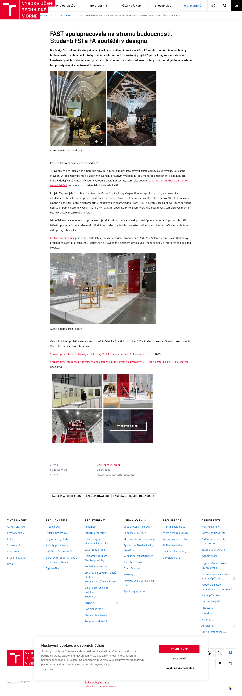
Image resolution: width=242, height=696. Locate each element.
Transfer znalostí (133, 562)
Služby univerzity (172, 545)
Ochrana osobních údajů (215, 574)
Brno (10, 563)
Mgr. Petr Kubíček (109, 465)
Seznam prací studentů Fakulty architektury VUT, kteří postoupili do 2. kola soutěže (99, 354)
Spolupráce (163, 5)
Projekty (128, 574)
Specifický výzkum (134, 591)
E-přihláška (52, 568)
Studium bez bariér (96, 615)
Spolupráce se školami (175, 539)
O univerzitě (192, 5)
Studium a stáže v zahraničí (101, 581)
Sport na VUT (15, 551)
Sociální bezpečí (94, 609)
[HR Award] (230, 688)
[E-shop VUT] (230, 663)
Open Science (132, 568)
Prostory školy (15, 533)
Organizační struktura (214, 563)
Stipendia (90, 596)
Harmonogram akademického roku (96, 541)
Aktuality (66, 15)
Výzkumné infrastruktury (138, 556)
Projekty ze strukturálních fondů (139, 583)
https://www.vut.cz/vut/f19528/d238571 (116, 474)
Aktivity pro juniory (57, 545)
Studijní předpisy (94, 560)
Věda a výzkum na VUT (137, 526)
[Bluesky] (230, 652)
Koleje (10, 539)
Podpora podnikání (96, 621)
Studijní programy (56, 533)
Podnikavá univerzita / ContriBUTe (214, 541)
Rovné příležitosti (211, 595)
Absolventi (212, 626)
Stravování (13, 545)
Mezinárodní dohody (174, 551)
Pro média (207, 619)
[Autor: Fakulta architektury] (103, 288)
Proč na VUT (53, 526)
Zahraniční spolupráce (175, 533)
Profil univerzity (210, 526)
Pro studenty (98, 5)
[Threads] (209, 652)
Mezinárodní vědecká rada (139, 539)
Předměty (90, 526)
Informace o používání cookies (100, 686)
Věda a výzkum (131, 5)
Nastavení (179, 658)
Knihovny (94, 603)
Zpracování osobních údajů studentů (100, 575)
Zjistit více (47, 669)
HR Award (207, 607)
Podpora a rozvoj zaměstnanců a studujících (217, 587)
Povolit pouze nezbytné (179, 668)
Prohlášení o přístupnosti (97, 682)
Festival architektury (62, 238)
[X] (219, 652)
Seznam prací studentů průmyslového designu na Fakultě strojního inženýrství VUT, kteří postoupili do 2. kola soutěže (119, 361)
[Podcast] (219, 663)
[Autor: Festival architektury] (103, 108)
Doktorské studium (96, 556)
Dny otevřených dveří (58, 539)
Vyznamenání (209, 556)
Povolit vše (179, 649)
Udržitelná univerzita (213, 533)
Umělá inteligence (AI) (214, 632)
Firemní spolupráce (173, 526)
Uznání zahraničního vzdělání (96, 590)
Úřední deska (209, 568)
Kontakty (206, 613)
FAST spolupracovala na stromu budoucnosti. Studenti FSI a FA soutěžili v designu (130, 15)
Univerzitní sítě (171, 557)
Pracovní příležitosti (217, 579)
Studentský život (16, 557)
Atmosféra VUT (16, 526)
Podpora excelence (135, 533)
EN (236, 5)
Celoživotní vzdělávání (58, 551)
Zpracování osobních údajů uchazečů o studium (61, 560)
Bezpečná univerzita (213, 549)
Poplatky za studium (96, 566)
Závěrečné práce (95, 549)
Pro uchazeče (65, 5)
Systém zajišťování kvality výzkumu (139, 547)
